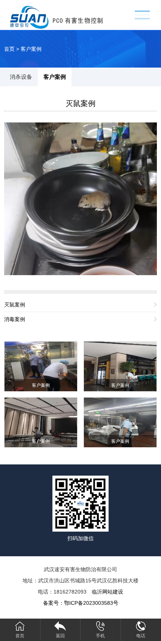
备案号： (80, 603)
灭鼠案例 (80, 103)
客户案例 (31, 49)
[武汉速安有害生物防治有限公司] (66, 16)
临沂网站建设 (107, 592)
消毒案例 (14, 319)
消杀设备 (21, 77)
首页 (9, 49)
